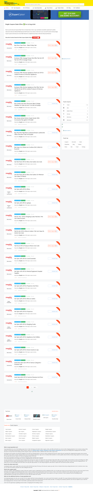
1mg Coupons (8, 429)
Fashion (79, 144)
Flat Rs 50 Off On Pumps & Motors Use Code (26, 246)
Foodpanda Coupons (36, 440)
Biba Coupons (8, 440)
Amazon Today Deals (24, 486)
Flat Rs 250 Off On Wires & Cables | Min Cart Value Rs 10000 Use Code (29, 232)
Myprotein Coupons (49, 440)
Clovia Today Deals (54, 486)
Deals (80, 142)
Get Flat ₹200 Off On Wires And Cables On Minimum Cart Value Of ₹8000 (29, 176)
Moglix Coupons (48, 429)
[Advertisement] (32, 401)
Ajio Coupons (21, 431)
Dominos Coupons (36, 433)
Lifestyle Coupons (49, 433)
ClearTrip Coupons (22, 436)
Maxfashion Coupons (49, 436)
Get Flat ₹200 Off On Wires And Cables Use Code (28, 162)
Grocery (77, 114)
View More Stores (55, 411)
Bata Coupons (8, 438)
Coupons (66, 142)
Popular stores (7, 425)
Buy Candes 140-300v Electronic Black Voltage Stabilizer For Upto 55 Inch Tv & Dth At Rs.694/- (27, 104)
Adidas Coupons (8, 431)
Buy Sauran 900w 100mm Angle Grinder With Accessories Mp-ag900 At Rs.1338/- (26, 119)
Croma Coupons (35, 429)
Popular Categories (14, 425)
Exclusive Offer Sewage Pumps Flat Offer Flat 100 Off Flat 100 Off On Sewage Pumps (29, 59)
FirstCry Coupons (35, 436)
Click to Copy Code (52, 45)
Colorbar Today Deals (63, 486)
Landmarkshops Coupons (50, 431)
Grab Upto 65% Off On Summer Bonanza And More (28, 377)
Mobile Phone (77, 111)
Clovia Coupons (22, 438)
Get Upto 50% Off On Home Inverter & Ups (26, 350)
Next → (35, 387)
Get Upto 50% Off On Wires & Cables (24, 299)
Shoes (66, 146)
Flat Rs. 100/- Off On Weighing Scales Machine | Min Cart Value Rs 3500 (28, 218)
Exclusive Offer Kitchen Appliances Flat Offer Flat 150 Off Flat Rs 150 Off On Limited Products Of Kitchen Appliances (29, 89)
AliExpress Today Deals (44, 486)
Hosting (83, 146)
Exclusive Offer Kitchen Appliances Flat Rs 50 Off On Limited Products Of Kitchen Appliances (29, 74)
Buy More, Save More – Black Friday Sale (25, 45)
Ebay (74, 144)
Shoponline (67, 144)
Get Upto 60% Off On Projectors (23, 311)
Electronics (77, 117)
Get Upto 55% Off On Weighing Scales (25, 324)
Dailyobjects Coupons (36, 431)
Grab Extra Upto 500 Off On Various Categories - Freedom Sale (28, 364)
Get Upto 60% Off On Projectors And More (26, 286)
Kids (71, 146)
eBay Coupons (8, 433)
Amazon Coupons (22, 429)
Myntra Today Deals (34, 486)
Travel (77, 104)
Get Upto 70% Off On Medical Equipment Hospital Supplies (28, 272)
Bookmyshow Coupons (10, 436)
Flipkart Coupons (35, 438)
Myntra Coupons (48, 438)
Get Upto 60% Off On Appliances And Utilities (27, 337)
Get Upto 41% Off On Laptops (22, 203)
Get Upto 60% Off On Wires (22, 189)
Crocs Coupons (22, 440)
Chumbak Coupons (23, 433)
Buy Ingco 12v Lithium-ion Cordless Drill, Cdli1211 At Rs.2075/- (28, 148)
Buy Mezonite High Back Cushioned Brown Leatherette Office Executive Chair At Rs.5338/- (29, 134)
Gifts (77, 108)
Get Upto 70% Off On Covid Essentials (25, 259)
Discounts (74, 142)
